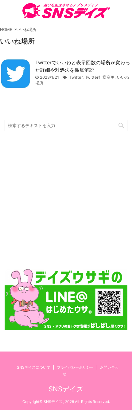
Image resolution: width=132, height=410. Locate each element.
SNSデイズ (66, 389)
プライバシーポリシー (75, 367)
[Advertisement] (66, 200)
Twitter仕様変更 (100, 77)
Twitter (76, 77)
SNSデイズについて (33, 367)
